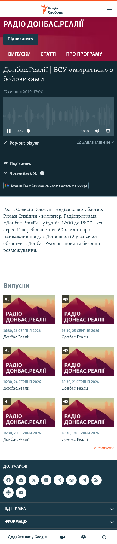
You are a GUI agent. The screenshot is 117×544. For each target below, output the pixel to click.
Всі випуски (103, 448)
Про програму (84, 54)
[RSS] (96, 480)
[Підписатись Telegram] (84, 480)
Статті (48, 54)
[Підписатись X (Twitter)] (34, 480)
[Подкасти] (83, 537)
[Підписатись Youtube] (46, 480)
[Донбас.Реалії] (29, 309)
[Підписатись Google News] (21, 480)
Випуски (19, 54)
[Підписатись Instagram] (59, 480)
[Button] (17, 165)
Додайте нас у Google (27, 537)
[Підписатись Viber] (71, 480)
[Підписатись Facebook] (8, 480)
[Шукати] (104, 537)
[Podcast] (8, 493)
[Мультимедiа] (62, 537)
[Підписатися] (21, 493)
